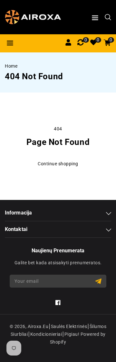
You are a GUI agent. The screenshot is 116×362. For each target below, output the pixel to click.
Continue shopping (58, 163)
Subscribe (99, 281)
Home (11, 66)
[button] (95, 19)
